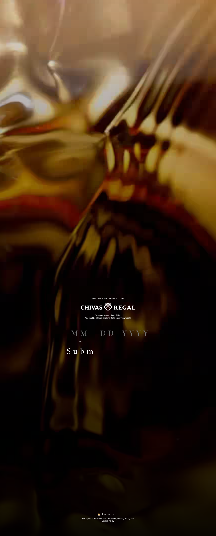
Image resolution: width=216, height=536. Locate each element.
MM (80, 342)
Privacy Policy (123, 519)
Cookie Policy (108, 521)
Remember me (108, 514)
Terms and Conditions (106, 519)
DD (108, 342)
